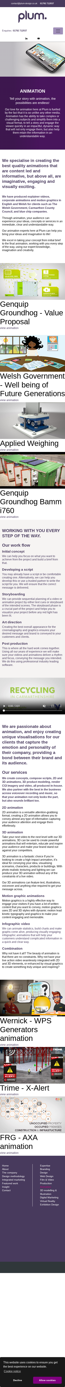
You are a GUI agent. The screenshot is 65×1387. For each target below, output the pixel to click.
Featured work (10, 1183)
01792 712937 (47, 3)
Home (5, 1165)
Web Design (46, 1176)
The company (9, 1172)
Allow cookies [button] (47, 1380)
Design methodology (13, 1176)
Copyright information (14, 1270)
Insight (5, 1187)
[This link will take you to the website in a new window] (32, 281)
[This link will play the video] (32, 353)
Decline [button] (17, 1380)
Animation (45, 1187)
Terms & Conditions (35, 1270)
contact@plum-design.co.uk (24, 3)
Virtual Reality (47, 1201)
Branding (45, 1169)
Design (44, 1172)
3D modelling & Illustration (48, 1192)
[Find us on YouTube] (38, 38)
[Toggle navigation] (58, 30)
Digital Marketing (49, 1197)
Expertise (45, 1165)
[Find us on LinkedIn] (26, 38)
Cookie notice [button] (12, 1371)
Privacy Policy (54, 1270)
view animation (9, 328)
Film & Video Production (47, 1181)
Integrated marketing (13, 1179)
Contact (6, 1190)
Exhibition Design (49, 1204)
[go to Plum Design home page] (32, 16)
